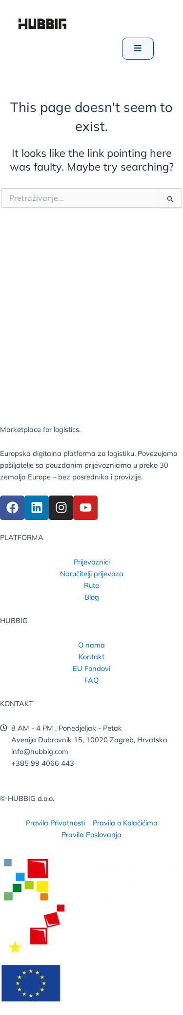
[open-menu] (138, 49)
